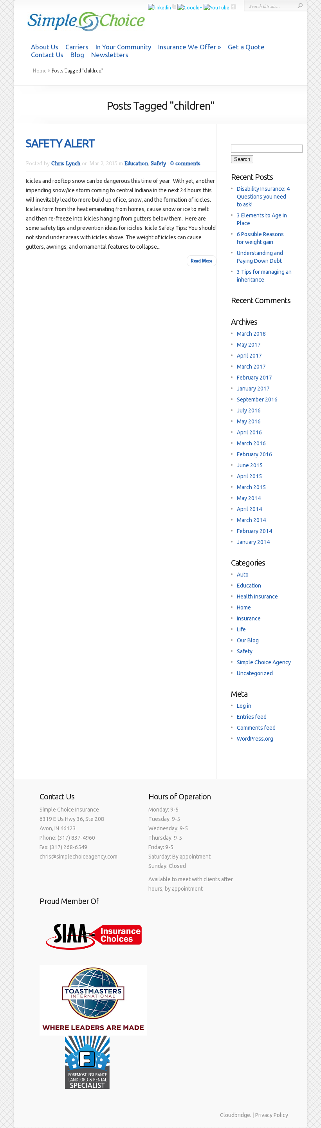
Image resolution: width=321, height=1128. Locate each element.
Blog (77, 54)
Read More (201, 261)
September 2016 (257, 399)
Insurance (249, 618)
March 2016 (251, 443)
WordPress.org (255, 739)
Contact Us (47, 54)
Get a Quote (246, 47)
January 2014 (253, 542)
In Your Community (123, 47)
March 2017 (251, 366)
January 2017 (253, 388)
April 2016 (249, 432)
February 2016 (254, 454)
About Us (44, 47)
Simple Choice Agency (264, 662)
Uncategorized (255, 673)
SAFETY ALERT (60, 143)
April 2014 (249, 509)
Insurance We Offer (187, 47)
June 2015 (250, 465)
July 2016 (249, 410)
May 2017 (249, 345)
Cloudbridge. (235, 1115)
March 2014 (251, 520)
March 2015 (251, 487)
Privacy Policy (271, 1115)
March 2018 (251, 334)
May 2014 (249, 498)
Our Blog (248, 640)
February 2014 (254, 531)
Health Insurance (257, 596)
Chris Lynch (65, 163)
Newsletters (109, 54)
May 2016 (249, 421)
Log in (244, 706)
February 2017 (254, 377)
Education (136, 163)
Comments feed (256, 728)
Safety (158, 163)
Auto (243, 574)
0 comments (185, 163)
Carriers (76, 47)
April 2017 (249, 355)
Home (39, 70)
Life (241, 629)
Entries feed (252, 717)
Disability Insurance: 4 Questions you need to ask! (263, 197)
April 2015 (249, 476)
